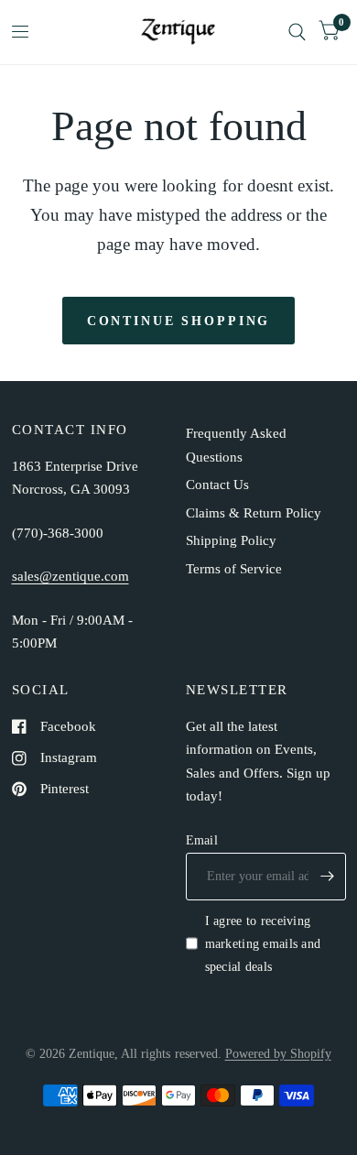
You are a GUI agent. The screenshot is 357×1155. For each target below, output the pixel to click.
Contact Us (217, 484)
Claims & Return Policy (253, 513)
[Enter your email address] (327, 876)
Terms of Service (234, 568)
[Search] (297, 32)
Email (202, 840)
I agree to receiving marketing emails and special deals (263, 943)
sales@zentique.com (70, 576)
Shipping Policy (231, 540)
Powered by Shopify (278, 1053)
